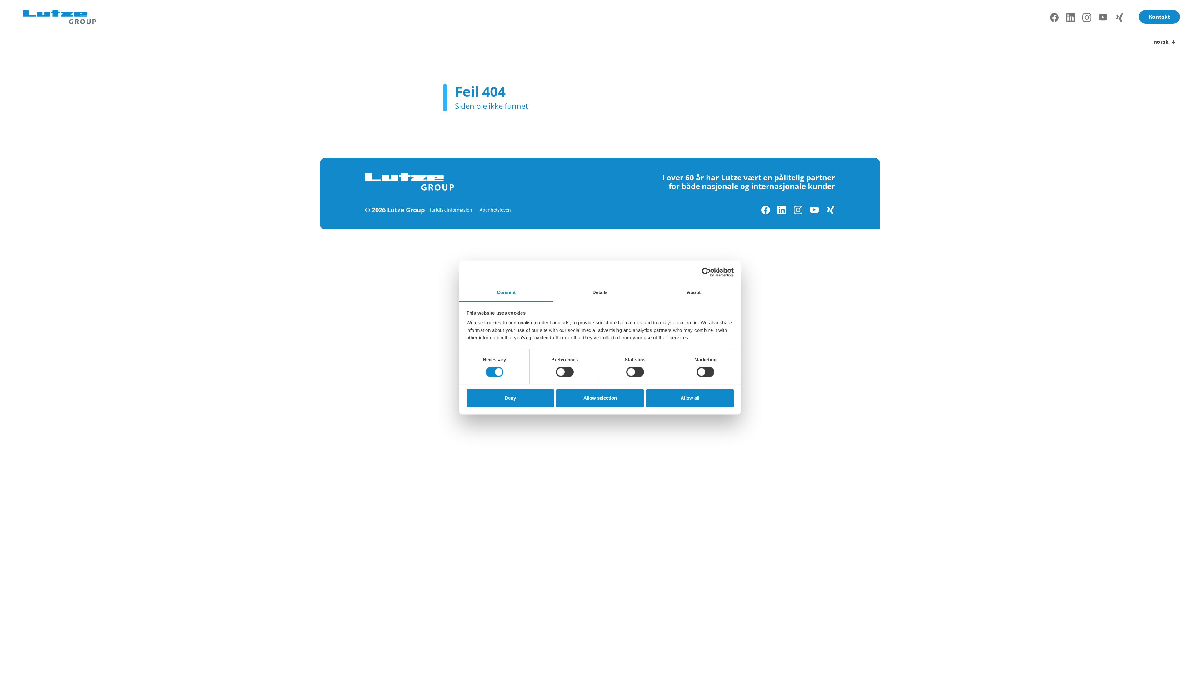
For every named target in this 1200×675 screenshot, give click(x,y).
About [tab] (694, 292)
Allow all (690, 398)
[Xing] (1119, 17)
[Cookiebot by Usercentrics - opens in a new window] (706, 272)
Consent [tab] (506, 292)
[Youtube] (1103, 17)
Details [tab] (600, 292)
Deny (510, 398)
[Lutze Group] (59, 17)
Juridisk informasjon (451, 210)
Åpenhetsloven (495, 210)
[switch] (565, 372)
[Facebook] (1054, 17)
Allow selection (600, 398)
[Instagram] (1086, 17)
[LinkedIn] (1070, 17)
